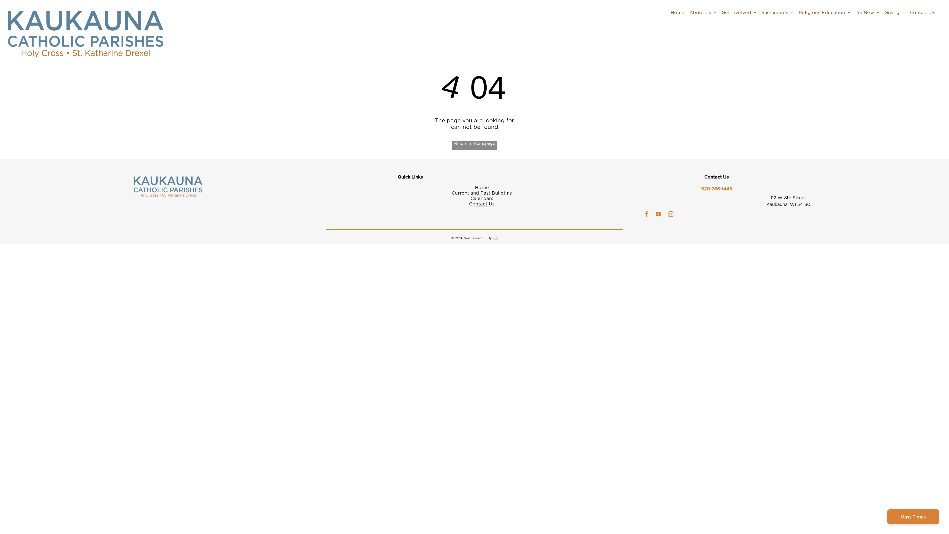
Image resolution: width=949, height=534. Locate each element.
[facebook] (646, 214)
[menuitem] (677, 12)
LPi (495, 238)
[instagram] (671, 214)
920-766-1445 (716, 188)
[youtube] (659, 214)
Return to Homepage (474, 143)
